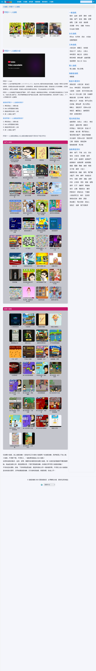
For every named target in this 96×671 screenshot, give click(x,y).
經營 (80, 16)
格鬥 (75, 19)
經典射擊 (80, 162)
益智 (75, 16)
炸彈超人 (73, 128)
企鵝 (75, 189)
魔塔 (88, 189)
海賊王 (72, 110)
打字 (75, 185)
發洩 (80, 19)
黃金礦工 (73, 202)
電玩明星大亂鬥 (75, 135)
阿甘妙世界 (86, 87)
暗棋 (89, 166)
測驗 (85, 179)
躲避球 (81, 159)
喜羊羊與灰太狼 (87, 91)
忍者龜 (72, 104)
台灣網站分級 (52, 480)
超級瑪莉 (73, 122)
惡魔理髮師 (73, 40)
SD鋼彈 (89, 94)
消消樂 (72, 25)
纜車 (80, 198)
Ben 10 (79, 61)
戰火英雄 (80, 202)
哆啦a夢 (80, 57)
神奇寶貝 (73, 54)
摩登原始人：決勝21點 (11, 106)
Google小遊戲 (74, 29)
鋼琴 (81, 175)
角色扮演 (88, 175)
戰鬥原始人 (85, 131)
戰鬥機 (90, 172)
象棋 (85, 166)
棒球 (71, 159)
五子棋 (72, 169)
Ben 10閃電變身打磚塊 (11, 108)
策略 (71, 19)
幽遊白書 (73, 97)
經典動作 (73, 162)
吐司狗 (77, 37)
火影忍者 (73, 48)
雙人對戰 (80, 69)
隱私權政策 (43, 480)
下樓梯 (87, 192)
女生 (85, 152)
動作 (71, 16)
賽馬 (84, 172)
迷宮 (71, 189)
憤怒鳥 (76, 141)
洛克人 (79, 51)
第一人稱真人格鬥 (10, 114)
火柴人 (85, 51)
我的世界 (89, 138)
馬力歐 (81, 145)
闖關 (75, 166)
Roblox (87, 25)
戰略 (80, 166)
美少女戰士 (86, 104)
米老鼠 (81, 101)
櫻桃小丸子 (73, 101)
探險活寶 (73, 84)
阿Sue (72, 37)
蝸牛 (81, 195)
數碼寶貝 (86, 110)
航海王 (87, 84)
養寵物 (87, 185)
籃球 (88, 156)
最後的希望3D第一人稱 (12, 111)
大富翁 (76, 156)
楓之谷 (79, 54)
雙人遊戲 (73, 69)
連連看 (86, 22)
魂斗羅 (78, 131)
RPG (77, 25)
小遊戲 (5, 7)
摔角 (77, 175)
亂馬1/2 (87, 97)
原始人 (87, 202)
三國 (75, 22)
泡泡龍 (85, 48)
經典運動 (88, 162)
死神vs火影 (87, 107)
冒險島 (72, 131)
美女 (89, 152)
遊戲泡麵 (32, 480)
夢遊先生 (80, 192)
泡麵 (82, 25)
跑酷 (80, 172)
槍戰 (71, 22)
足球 (75, 159)
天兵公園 (79, 94)
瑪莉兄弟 (80, 128)
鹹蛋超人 (79, 110)
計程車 (76, 182)
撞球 (71, 185)
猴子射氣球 (84, 205)
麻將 (77, 169)
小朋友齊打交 (74, 195)
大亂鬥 (72, 175)
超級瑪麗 (87, 57)
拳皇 (91, 122)
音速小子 (73, 51)
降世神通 (73, 57)
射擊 (89, 19)
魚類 (80, 22)
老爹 (77, 205)
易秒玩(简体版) (63, 480)
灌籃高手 (79, 107)
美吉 (83, 37)
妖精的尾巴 (78, 114)
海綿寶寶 (73, 61)
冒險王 (72, 125)
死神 (71, 114)
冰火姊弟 (73, 138)
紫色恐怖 (83, 141)
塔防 (81, 182)
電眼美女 (82, 189)
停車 (71, 182)
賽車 (85, 16)
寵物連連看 (73, 145)
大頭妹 (88, 37)
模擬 (86, 182)
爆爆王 (79, 48)
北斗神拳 (80, 97)
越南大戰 (79, 125)
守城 (80, 152)
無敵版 (72, 76)
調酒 (84, 198)
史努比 (85, 54)
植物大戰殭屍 (86, 135)
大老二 (82, 169)
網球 (80, 179)
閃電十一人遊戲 (14, 7)
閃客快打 (73, 192)
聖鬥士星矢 (88, 101)
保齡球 (81, 185)
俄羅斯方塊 (73, 172)
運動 (85, 19)
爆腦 (71, 166)
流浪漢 (87, 195)
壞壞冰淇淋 (73, 198)
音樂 (76, 179)
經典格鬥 (88, 159)
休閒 (89, 16)
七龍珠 (72, 91)
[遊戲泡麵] (8, 2)
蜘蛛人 (72, 107)
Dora (84, 61)
